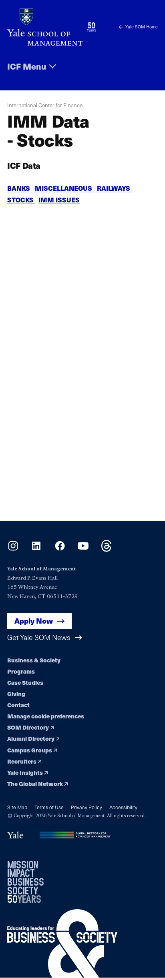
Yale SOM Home (141, 27)
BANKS (21, 188)
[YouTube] (83, 549)
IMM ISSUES (59, 199)
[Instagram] (13, 549)
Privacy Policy (86, 807)
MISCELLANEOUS (64, 188)
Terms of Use (49, 807)
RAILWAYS (113, 188)
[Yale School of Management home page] (44, 27)
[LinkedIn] (36, 549)
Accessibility (123, 807)
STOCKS (21, 199)
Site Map (17, 807)
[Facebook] (60, 549)
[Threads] (106, 549)
